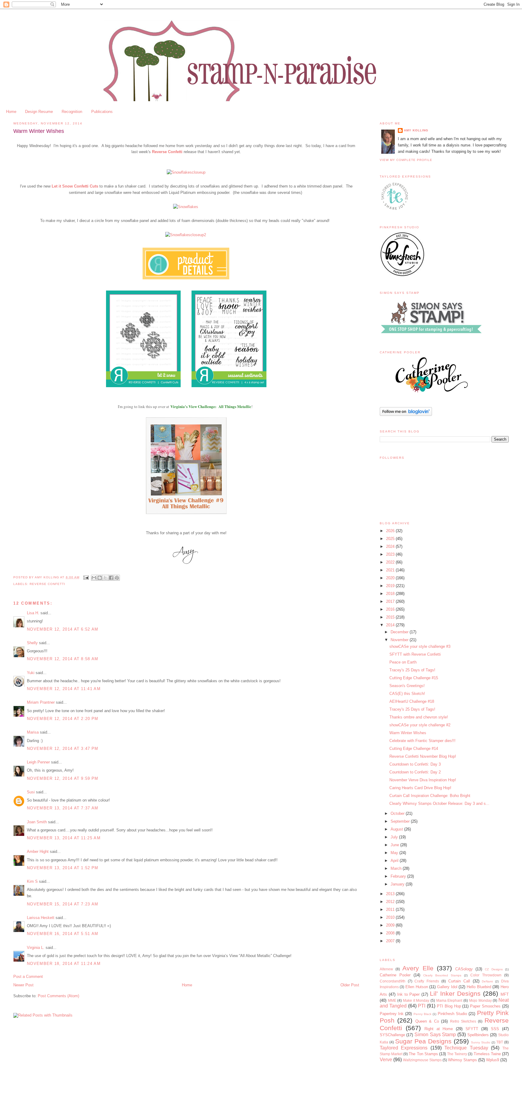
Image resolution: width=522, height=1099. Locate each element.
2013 (391, 894)
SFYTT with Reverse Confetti (415, 654)
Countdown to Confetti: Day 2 (415, 772)
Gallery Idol (447, 987)
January (398, 884)
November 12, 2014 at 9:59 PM (62, 778)
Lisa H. (33, 613)
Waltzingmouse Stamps (422, 1060)
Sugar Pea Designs (423, 1041)
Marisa (33, 732)
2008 (391, 933)
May (395, 852)
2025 (391, 538)
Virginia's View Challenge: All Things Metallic (210, 406)
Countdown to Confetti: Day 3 (415, 764)
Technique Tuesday (466, 1047)
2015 (391, 617)
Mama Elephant (449, 1000)
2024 (391, 546)
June (395, 845)
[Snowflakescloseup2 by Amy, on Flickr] (186, 235)
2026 (391, 531)
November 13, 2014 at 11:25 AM (64, 838)
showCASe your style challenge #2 (419, 725)
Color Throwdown (485, 975)
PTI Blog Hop (449, 1006)
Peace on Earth (403, 662)
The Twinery (457, 1054)
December (400, 632)
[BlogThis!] (100, 578)
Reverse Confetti (167, 151)
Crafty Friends (426, 981)
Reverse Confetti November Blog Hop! (422, 756)
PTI (421, 1005)
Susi (31, 792)
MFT (505, 994)
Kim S (32, 881)
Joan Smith (37, 822)
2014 (391, 625)
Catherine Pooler (395, 975)
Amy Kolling (416, 130)
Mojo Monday (480, 1000)
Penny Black (422, 1014)
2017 (391, 601)
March (397, 868)
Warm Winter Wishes (407, 733)
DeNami (487, 981)
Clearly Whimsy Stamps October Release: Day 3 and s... (439, 803)
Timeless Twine (487, 1054)
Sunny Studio (480, 1042)
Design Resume (39, 111)
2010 (391, 917)
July (395, 837)
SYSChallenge (392, 1035)
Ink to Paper (408, 994)
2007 (391, 941)
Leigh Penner (38, 762)
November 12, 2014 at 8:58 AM (62, 659)
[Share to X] (105, 578)
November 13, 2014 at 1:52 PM (62, 868)
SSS (495, 1029)
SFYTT (472, 1029)
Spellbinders (478, 1035)
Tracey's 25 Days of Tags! (412, 670)
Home (11, 111)
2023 (391, 554)
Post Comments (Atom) (58, 996)
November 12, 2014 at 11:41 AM (64, 688)
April (395, 860)
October (398, 813)
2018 (391, 593)
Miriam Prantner (41, 702)
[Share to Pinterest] (117, 578)
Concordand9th (392, 981)
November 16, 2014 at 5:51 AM (62, 933)
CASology (464, 969)
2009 (391, 925)
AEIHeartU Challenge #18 (411, 701)
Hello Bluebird (479, 987)
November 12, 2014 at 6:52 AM (62, 629)
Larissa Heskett (40, 917)
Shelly (32, 643)
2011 (391, 909)
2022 (391, 562)
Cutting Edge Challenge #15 (413, 678)
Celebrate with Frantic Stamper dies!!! (422, 740)
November (400, 640)
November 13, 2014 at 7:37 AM (62, 808)
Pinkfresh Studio (452, 1013)
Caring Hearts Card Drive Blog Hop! (420, 788)
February (399, 876)
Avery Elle (417, 968)
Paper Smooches (485, 1006)
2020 (391, 578)
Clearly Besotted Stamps (442, 975)
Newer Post (23, 985)
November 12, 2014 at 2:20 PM (62, 718)
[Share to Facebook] (111, 578)
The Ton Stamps (423, 1054)
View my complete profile (406, 160)
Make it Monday (416, 1000)
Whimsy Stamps (462, 1060)
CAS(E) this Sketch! (407, 693)
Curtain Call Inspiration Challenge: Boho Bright (429, 795)
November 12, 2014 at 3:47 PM (62, 748)
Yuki (30, 672)
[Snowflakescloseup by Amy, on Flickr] (186, 172)
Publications (102, 111)
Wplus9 (492, 1060)
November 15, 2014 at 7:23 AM (62, 904)
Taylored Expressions (404, 1047)
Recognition (72, 111)
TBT (499, 1042)
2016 (391, 609)
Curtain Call (459, 981)
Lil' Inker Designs (455, 993)
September (401, 821)
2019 (391, 585)
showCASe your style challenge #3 (419, 646)
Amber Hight (38, 851)
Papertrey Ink (392, 1013)
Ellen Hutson (416, 987)
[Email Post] (86, 577)
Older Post (349, 985)
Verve (386, 1059)
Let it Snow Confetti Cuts (75, 186)
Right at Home (438, 1029)
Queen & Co (427, 1021)
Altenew (386, 969)
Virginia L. (35, 947)
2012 (391, 901)
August (397, 829)
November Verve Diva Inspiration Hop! (422, 780)
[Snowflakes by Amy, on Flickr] (186, 206)
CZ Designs (493, 969)
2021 (391, 570)
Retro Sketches (463, 1021)
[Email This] (94, 578)
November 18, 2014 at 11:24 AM (64, 963)
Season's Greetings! (407, 685)
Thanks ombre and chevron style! (418, 717)
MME (392, 1000)
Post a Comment (28, 976)
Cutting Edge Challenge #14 (413, 748)
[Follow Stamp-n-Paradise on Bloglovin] (406, 414)
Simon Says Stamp (435, 1034)
